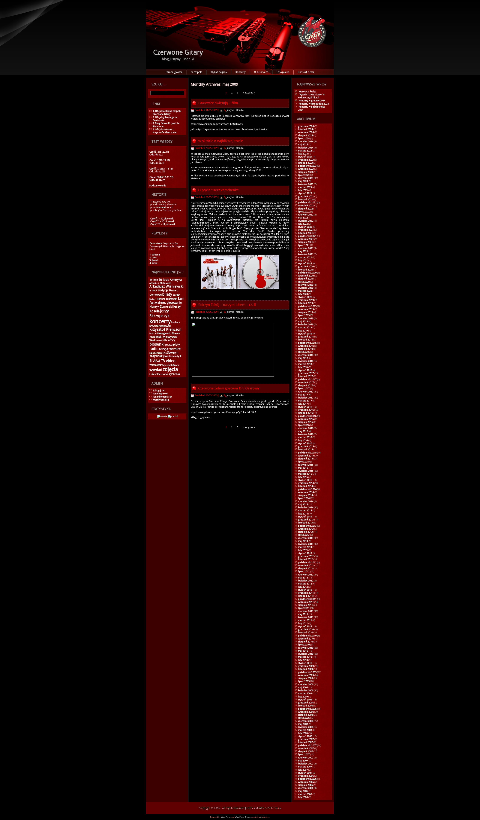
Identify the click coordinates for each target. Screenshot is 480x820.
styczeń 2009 (305, 699)
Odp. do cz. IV (157, 179)
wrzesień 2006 (306, 782)
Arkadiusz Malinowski (160, 283)
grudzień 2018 (306, 336)
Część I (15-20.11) (159, 151)
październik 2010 (307, 635)
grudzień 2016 (306, 409)
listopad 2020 (305, 269)
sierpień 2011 (305, 605)
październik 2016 (307, 416)
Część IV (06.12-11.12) (161, 177)
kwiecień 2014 (305, 507)
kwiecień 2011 (305, 617)
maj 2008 (303, 724)
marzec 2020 (305, 290)
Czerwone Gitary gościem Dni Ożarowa (228, 388)
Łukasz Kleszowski (158, 374)
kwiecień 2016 (305, 434)
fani (181, 299)
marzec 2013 (305, 547)
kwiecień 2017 (305, 397)
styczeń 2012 (305, 589)
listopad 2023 (305, 162)
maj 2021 (303, 251)
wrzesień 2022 (306, 205)
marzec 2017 (305, 400)
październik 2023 (307, 165)
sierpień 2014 (305, 495)
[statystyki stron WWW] (162, 416)
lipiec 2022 (304, 211)
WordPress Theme (243, 817)
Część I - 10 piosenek (161, 218)
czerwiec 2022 (305, 214)
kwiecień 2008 (305, 727)
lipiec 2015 (304, 461)
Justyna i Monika (235, 110)
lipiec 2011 (304, 608)
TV (163, 360)
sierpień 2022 (305, 208)
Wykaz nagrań (219, 72)
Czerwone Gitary (178, 52)
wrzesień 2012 (306, 565)
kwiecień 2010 (305, 653)
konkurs (175, 322)
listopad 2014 (305, 486)
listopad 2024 (305, 129)
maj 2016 (303, 431)
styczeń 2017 (305, 406)
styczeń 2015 (305, 480)
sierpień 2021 (305, 242)
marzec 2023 (305, 187)
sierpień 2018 (305, 348)
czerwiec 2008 (305, 721)
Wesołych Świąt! (307, 91)
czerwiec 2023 (305, 178)
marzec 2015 (305, 473)
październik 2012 (307, 562)
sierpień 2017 (305, 385)
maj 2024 (303, 144)
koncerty (160, 321)
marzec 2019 (305, 327)
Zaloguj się (158, 390)
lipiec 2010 (304, 644)
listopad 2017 (305, 376)
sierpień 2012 (305, 568)
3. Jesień (153, 260)
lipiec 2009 (304, 681)
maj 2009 (303, 687)
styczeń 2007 (305, 772)
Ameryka (176, 280)
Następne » (249, 92)
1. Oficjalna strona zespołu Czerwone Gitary (167, 112)
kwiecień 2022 (305, 220)
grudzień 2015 (306, 446)
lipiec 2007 (304, 754)
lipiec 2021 (304, 245)
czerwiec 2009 (305, 684)
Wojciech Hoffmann (170, 365)
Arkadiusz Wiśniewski (166, 286)
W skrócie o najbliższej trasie (220, 141)
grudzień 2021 (306, 229)
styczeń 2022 (305, 226)
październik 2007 (307, 745)
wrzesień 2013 (306, 528)
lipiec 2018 (304, 351)
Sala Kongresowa (158, 353)
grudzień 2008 (306, 702)
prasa (168, 344)
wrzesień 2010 (306, 638)
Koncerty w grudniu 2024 (312, 100)
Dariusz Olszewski (167, 298)
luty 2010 (303, 660)
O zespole (196, 72)
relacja (163, 349)
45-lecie (153, 279)
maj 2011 (303, 614)
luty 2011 (303, 623)
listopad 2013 (305, 522)
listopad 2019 (305, 303)
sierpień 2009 (305, 678)
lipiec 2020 (304, 281)
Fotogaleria (283, 72)
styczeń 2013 (305, 553)
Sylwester (167, 356)
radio (153, 348)
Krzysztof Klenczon (165, 329)
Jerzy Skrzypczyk (159, 313)
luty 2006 (303, 797)
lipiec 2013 (304, 534)
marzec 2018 (305, 364)
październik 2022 (307, 202)
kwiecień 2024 (305, 147)
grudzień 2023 (306, 159)
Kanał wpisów (160, 393)
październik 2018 (307, 342)
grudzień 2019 (306, 300)
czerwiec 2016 (305, 428)
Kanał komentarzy (162, 396)
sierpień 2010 (305, 641)
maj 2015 (303, 467)
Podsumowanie (157, 185)
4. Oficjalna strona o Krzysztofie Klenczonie (164, 131)
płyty (176, 344)
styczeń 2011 (305, 626)
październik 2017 (307, 379)
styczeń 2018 (305, 370)
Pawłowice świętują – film (218, 103)
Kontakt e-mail (306, 72)
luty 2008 (303, 733)
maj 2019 (303, 321)
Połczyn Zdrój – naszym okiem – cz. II (227, 305)
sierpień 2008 (305, 714)
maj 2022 (303, 217)
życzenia (174, 374)
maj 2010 (303, 650)
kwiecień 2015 (305, 470)
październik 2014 (307, 489)
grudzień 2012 (306, 556)
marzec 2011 (305, 620)
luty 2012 (303, 586)
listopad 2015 (305, 449)
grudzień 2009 (306, 666)
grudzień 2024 (306, 126)
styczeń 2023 (305, 193)
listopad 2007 (305, 742)
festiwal (154, 302)
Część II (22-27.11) (159, 160)
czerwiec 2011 (305, 611)
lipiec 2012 (304, 571)
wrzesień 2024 (306, 132)
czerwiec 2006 (305, 788)
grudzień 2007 (306, 739)
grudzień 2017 (306, 373)
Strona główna (174, 72)
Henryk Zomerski (161, 306)
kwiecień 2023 (305, 184)
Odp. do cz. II (156, 163)
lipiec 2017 (304, 388)
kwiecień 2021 (305, 254)
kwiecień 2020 (305, 287)
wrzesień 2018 (306, 345)
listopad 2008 (305, 705)
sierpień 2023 (305, 172)
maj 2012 (303, 577)
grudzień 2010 (306, 629)
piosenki (157, 344)
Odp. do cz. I (156, 154)
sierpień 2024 (305, 135)
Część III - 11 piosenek (162, 224)
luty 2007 (303, 769)
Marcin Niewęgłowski (160, 333)
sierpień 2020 (305, 278)
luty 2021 (303, 260)
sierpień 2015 (305, 458)
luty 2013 (303, 550)
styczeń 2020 (305, 297)
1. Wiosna (154, 254)
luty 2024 (303, 153)
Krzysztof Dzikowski (160, 326)
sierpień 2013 (305, 531)
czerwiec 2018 (305, 355)
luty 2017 (303, 403)
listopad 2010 (305, 632)
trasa (154, 360)
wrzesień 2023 (306, 168)
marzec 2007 (305, 766)
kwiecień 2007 (305, 763)
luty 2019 (303, 330)
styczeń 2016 (305, 443)
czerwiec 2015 (305, 464)
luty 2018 (303, 367)
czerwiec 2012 (305, 574)
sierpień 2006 (305, 785)
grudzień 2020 (306, 266)
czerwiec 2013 (305, 538)
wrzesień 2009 (306, 675)
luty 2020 (303, 294)
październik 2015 (307, 452)
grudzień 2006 (306, 775)
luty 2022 (303, 223)
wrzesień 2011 (306, 602)
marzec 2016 (305, 437)
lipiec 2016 (304, 425)
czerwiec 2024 (305, 141)
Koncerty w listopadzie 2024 (314, 103)
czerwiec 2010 (305, 647)
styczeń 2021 (305, 263)
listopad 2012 (305, 559)
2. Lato (153, 257)
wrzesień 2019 (306, 309)
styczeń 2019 (305, 333)
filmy (163, 302)
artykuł (153, 290)
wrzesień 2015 (306, 455)
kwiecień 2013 (305, 544)
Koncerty (240, 72)
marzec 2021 (305, 257)
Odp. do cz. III (157, 171)
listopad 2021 (305, 233)
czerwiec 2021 (305, 248)
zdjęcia (170, 369)
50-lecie (163, 280)
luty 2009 (303, 696)
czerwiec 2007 (305, 757)
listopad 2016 (305, 412)
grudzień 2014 (306, 483)
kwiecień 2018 (305, 361)
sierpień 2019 (305, 312)
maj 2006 (303, 791)
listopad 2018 (305, 339)
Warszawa (155, 364)
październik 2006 (307, 778)
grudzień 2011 (306, 592)
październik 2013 (307, 525)
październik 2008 (307, 708)
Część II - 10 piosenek (162, 221)
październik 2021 (307, 236)
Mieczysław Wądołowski (163, 338)
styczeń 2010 (305, 663)
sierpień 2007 (305, 751)
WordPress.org (161, 399)
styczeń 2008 (305, 736)
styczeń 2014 (305, 516)
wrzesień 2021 (306, 239)
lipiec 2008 (304, 717)
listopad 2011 (305, 595)
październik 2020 (307, 272)
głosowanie (174, 302)
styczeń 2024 (305, 156)
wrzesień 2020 (306, 275)
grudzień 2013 (306, 519)
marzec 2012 (305, 583)
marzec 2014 (305, 510)
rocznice (175, 349)
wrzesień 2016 (306, 419)
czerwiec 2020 (305, 284)
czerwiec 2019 (305, 318)
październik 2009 (307, 672)
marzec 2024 (305, 150)
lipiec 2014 (304, 498)
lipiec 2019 (304, 315)
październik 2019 (307, 306)
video (171, 360)
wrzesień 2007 (306, 748)
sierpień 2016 (305, 422)
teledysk (176, 356)
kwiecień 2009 (305, 690)
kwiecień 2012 (305, 580)
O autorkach (261, 72)
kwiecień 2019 (305, 324)
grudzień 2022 (306, 196)
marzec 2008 (305, 730)
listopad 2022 (305, 199)
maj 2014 (303, 504)
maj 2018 (303, 358)
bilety (167, 294)
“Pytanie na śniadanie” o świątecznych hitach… (311, 96)
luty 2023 (303, 190)
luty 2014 (303, 513)
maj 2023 (303, 181)
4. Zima (153, 263)
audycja (163, 290)
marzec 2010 (305, 656)
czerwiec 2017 (305, 391)
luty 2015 (303, 477)
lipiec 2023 (304, 175)
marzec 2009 (305, 693)
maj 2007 (303, 760)
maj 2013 (303, 541)
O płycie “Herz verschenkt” (218, 190)
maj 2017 (303, 394)
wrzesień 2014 (306, 492)
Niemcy (170, 340)
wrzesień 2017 (306, 382)
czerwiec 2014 (305, 501)
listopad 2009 (305, 669)
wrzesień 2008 (306, 711)
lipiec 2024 (304, 138)
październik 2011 (307, 599)
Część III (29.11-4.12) (161, 168)
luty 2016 (303, 440)
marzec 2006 (305, 794)
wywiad (155, 370)
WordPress (225, 817)
